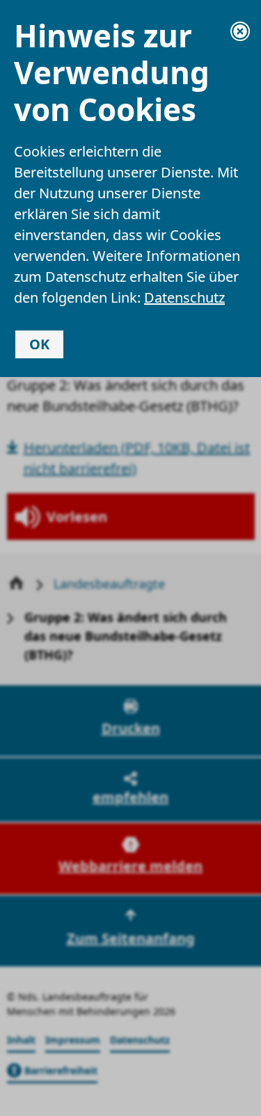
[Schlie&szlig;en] (240, 31)
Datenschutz (184, 297)
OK (39, 344)
